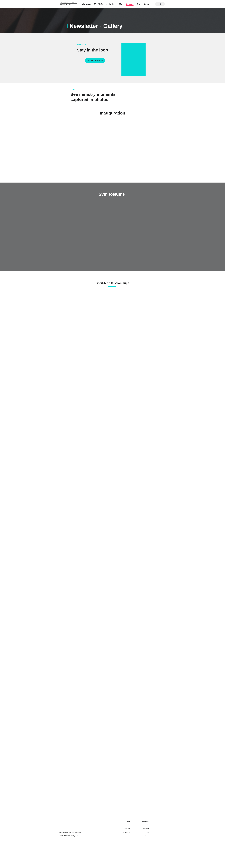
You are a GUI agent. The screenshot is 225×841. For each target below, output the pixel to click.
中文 (160, 4)
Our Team (127, 828)
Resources (130, 4)
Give (138, 4)
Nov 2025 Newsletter (95, 61)
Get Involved (110, 4)
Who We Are (86, 4)
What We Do (98, 4)
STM (120, 4)
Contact (146, 4)
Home (128, 821)
